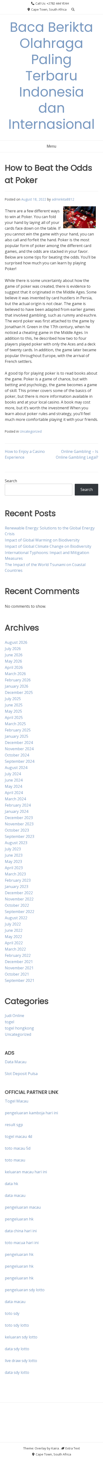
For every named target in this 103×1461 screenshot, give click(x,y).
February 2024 (18, 805)
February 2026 (18, 680)
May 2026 (13, 661)
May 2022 (13, 936)
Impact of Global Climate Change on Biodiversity (48, 546)
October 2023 (17, 830)
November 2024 (19, 748)
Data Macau (15, 1061)
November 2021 (19, 968)
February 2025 (18, 730)
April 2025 (14, 717)
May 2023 (13, 861)
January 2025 (16, 736)
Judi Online (14, 1015)
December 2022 (19, 892)
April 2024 (14, 792)
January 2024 (16, 811)
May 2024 (13, 786)
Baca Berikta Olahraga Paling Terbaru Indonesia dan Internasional (51, 76)
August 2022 (16, 917)
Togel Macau (16, 1101)
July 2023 (13, 849)
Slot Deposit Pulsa (21, 1073)
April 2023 (14, 867)
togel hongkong (19, 1028)
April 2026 (14, 667)
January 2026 (16, 686)
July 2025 (13, 698)
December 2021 (19, 961)
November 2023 (19, 824)
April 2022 (14, 943)
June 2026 (14, 655)
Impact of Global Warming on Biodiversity (42, 540)
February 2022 (18, 955)
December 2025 (19, 692)
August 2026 (16, 642)
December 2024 (19, 742)
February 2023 (18, 880)
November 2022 (19, 899)
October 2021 (17, 974)
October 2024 (17, 755)
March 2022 (15, 949)
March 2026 (15, 673)
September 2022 (19, 911)
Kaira (55, 1448)
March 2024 (15, 799)
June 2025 (14, 705)
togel (9, 1021)
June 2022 (14, 930)
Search (11, 480)
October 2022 (17, 905)
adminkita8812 (63, 199)
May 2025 (13, 711)
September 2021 (19, 980)
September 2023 (19, 836)
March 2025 (15, 723)
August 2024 (16, 767)
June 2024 (14, 780)
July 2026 (13, 648)
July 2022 (13, 924)
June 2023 (14, 855)
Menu (51, 146)
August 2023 (16, 842)
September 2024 (19, 761)
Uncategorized (31, 431)
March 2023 (15, 874)
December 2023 (19, 817)
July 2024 (13, 773)
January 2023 (16, 886)
